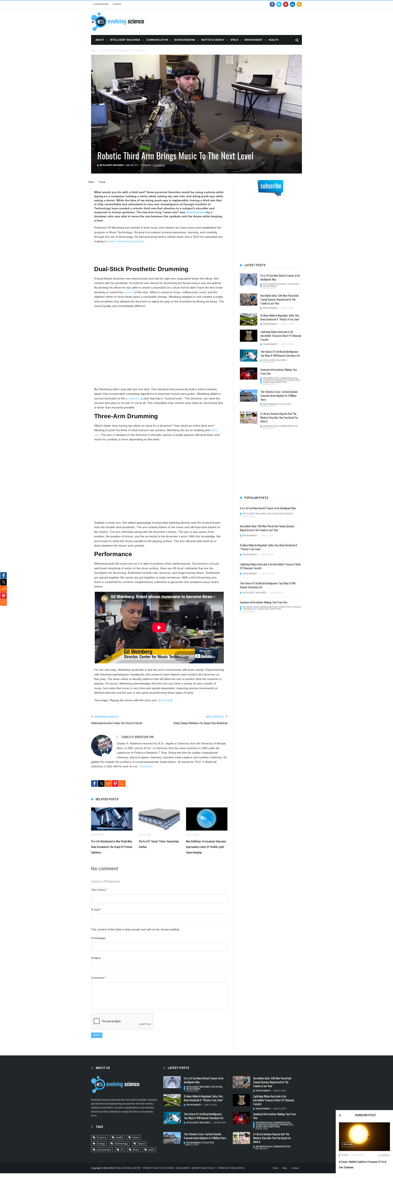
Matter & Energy (212, 39)
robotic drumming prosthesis (125, 241)
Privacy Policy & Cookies (158, 1168)
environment (104, 1149)
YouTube (165, 700)
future (135, 1137)
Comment (98, 977)
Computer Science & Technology (281, 380)
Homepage (98, 938)
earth (151, 1149)
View (91, 182)
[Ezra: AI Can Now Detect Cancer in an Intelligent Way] (248, 279)
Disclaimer (183, 1168)
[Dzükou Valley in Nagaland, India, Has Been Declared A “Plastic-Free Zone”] (248, 319)
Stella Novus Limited (128, 1168)
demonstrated (196, 212)
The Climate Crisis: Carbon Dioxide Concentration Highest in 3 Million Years (279, 395)
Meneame (122, 783)
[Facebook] (272, 4)
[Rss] (299, 4)
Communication (157, 39)
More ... (95, 1115)
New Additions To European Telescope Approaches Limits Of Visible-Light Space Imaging (206, 846)
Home (94, 50)
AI (122, 1149)
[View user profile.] (102, 745)
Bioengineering (184, 39)
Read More (146, 766)
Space (234, 39)
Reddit (108, 783)
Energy (101, 1143)
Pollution (284, 404)
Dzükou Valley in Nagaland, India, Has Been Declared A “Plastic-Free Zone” (280, 317)
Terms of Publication (230, 1168)
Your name (99, 889)
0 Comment (384, 1155)
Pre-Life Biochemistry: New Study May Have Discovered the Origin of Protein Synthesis (111, 846)
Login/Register (100, 4)
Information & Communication (280, 378)
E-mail (96, 909)
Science (101, 1137)
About (99, 39)
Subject (96, 957)
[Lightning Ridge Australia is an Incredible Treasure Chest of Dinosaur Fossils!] (248, 336)
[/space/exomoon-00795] (364, 1136)
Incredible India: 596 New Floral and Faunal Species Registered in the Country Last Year (279, 299)
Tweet (101, 783)
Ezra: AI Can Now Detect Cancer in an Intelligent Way (280, 277)
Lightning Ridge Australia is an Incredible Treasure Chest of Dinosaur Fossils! (281, 335)
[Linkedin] (292, 4)
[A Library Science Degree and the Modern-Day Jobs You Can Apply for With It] (248, 417)
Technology (121, 1143)
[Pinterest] (285, 4)
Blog (285, 1168)
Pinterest (115, 783)
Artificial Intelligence (280, 514)
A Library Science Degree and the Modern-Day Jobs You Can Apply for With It (279, 417)
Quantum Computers (275, 382)
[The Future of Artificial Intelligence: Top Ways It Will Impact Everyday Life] (248, 355)
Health (273, 39)
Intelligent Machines (125, 39)
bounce (128, 292)
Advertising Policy (203, 1168)
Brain (136, 1149)
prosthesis (132, 398)
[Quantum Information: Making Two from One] (248, 373)
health (119, 1137)
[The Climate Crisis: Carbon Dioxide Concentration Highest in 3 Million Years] (248, 396)
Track (101, 182)
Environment (253, 39)
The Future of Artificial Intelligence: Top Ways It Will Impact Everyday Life (280, 353)
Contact (117, 4)
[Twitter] (279, 4)
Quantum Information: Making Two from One (278, 371)
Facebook (94, 783)
